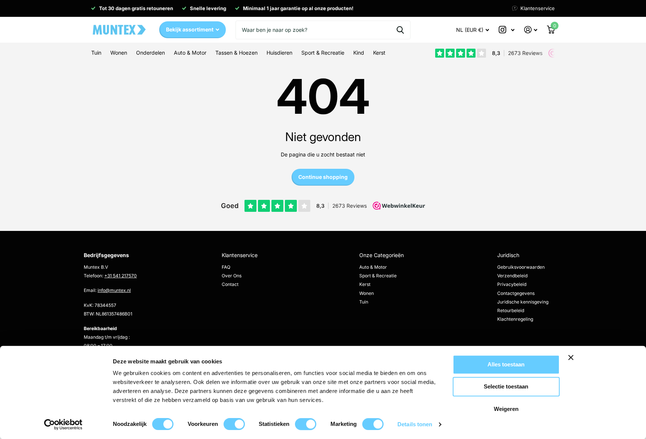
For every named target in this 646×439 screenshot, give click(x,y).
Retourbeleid (510, 310)
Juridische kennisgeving (522, 302)
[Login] (531, 29)
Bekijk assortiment (190, 29)
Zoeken (400, 30)
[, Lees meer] (506, 29)
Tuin (363, 302)
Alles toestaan (506, 364)
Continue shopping (323, 177)
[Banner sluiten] (595, 363)
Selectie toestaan (506, 387)
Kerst (364, 284)
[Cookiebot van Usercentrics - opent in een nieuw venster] (63, 424)
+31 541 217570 (120, 275)
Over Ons (232, 275)
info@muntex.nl (114, 290)
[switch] (234, 424)
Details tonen (414, 424)
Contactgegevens (516, 293)
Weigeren (506, 409)
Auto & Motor (373, 267)
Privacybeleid (511, 284)
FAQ (226, 267)
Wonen (366, 293)
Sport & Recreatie (378, 275)
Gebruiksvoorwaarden (521, 267)
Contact (230, 284)
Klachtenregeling (515, 319)
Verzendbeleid (512, 275)
